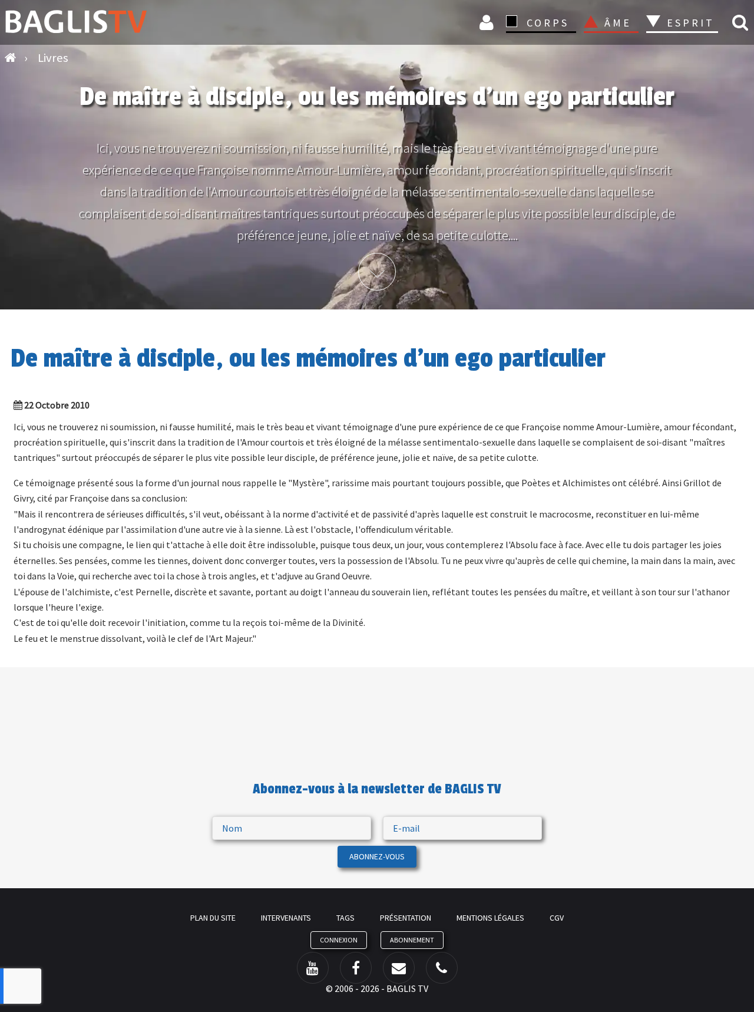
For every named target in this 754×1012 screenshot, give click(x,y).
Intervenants (286, 917)
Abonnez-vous (377, 856)
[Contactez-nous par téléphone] (442, 968)
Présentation (405, 917)
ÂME (617, 22)
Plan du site (213, 917)
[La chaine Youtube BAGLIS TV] (313, 968)
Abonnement (412, 939)
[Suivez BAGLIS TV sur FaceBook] (356, 968)
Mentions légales (490, 917)
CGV (557, 917)
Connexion (488, 22)
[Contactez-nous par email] (399, 968)
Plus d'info (377, 272)
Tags (345, 917)
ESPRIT (689, 22)
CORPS (548, 22)
